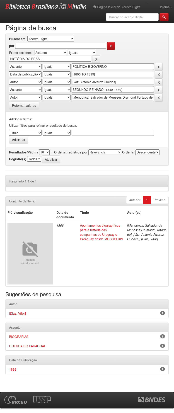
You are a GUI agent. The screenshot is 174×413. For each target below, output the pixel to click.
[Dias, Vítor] (17, 313)
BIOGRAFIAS (18, 336)
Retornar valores (24, 105)
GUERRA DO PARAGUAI (27, 346)
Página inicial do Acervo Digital (118, 7)
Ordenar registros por (70, 152)
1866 (12, 369)
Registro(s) (17, 159)
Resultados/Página (23, 152)
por (11, 45)
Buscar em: (18, 38)
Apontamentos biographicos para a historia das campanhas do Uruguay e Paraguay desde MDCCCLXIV (101, 232)
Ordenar (128, 152)
